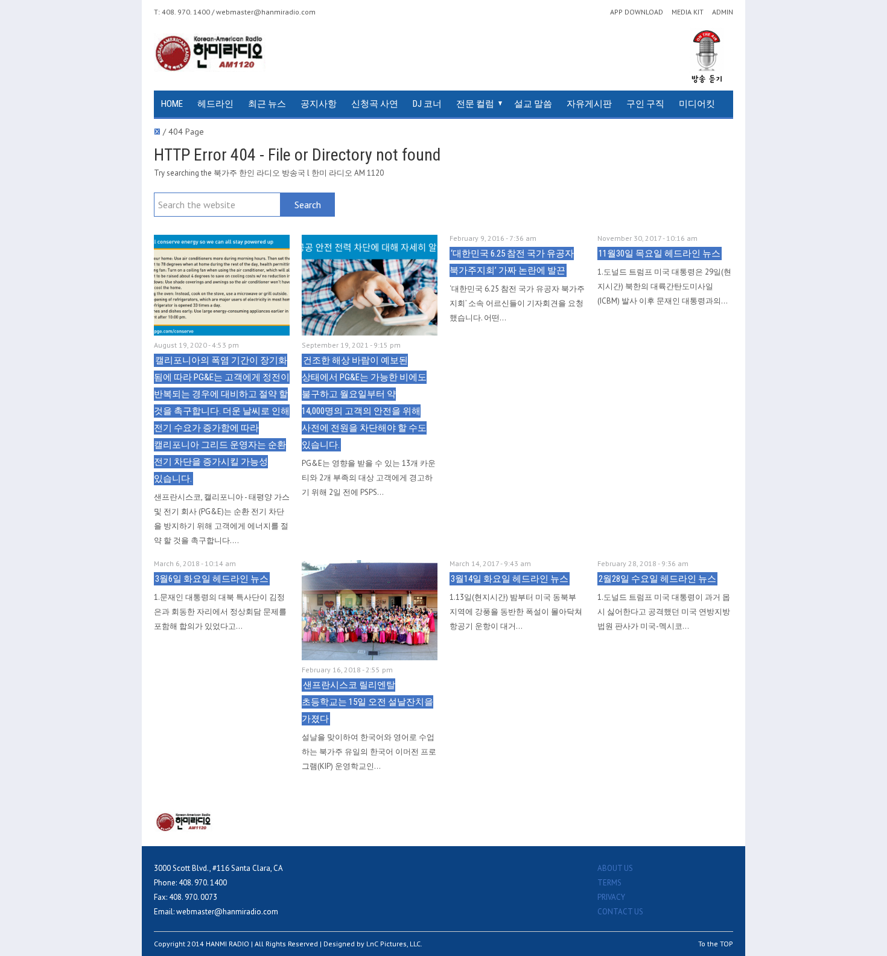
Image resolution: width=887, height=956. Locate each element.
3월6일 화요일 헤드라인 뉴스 (212, 578)
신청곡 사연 (374, 103)
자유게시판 (589, 103)
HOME (172, 103)
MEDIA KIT (688, 12)
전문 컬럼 (475, 103)
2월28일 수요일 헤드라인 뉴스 (657, 578)
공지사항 (318, 103)
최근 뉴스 (267, 103)
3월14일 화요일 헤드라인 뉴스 (509, 578)
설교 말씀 (533, 103)
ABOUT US (615, 868)
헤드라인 (215, 103)
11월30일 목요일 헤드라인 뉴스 (659, 253)
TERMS (609, 883)
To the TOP (715, 943)
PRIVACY (611, 897)
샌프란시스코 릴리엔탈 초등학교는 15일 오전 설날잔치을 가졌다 (367, 702)
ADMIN (722, 12)
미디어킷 (697, 103)
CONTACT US (620, 912)
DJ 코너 (427, 103)
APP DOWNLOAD (636, 12)
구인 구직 (645, 103)
